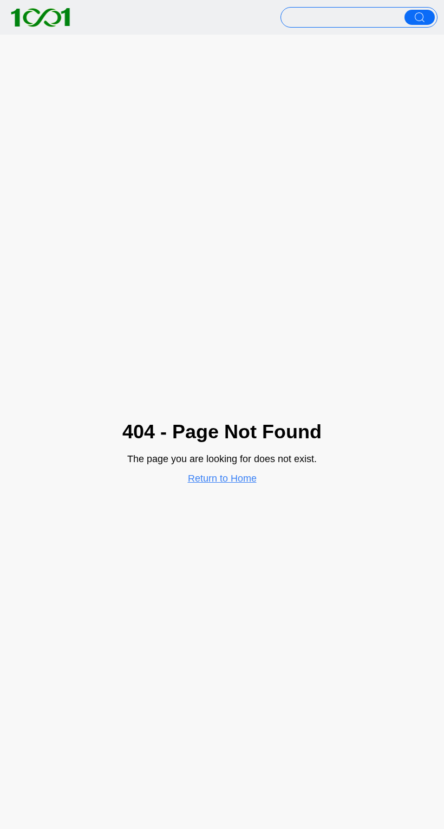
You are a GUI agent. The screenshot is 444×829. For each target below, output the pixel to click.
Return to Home (222, 478)
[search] (419, 17)
